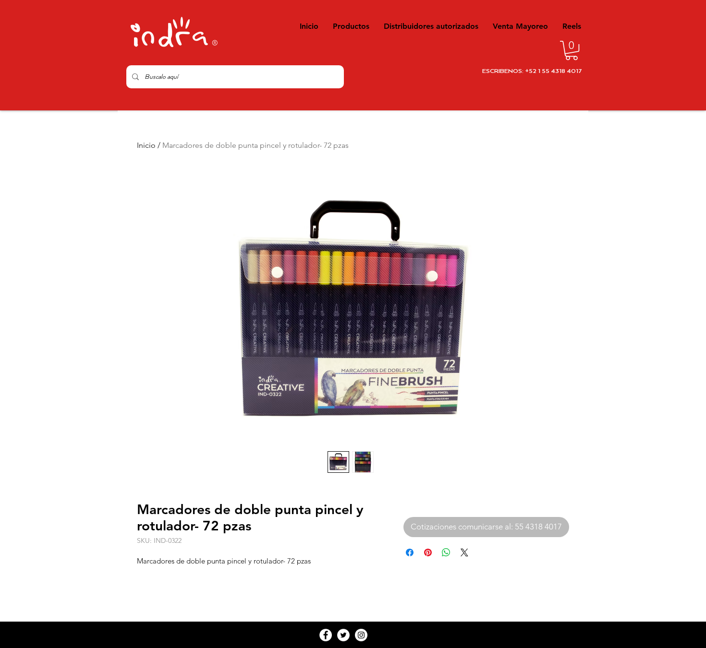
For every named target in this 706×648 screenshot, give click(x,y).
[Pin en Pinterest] (428, 552)
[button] (571, 50)
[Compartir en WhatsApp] (446, 552)
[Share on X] (464, 552)
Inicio (146, 145)
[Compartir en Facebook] (409, 552)
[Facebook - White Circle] (325, 635)
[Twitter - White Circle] (343, 635)
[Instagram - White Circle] (361, 635)
